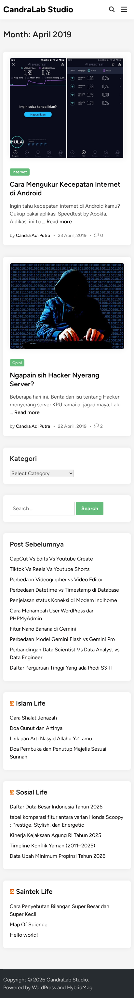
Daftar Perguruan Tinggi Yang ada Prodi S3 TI (61, 668)
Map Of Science (28, 924)
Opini (17, 363)
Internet (19, 172)
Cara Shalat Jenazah (33, 718)
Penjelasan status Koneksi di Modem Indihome (63, 600)
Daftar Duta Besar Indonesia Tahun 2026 (56, 807)
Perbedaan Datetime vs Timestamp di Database (64, 590)
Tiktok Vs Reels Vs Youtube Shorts (49, 569)
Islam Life (31, 703)
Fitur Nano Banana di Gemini (43, 629)
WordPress (44, 987)
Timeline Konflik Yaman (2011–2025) (52, 846)
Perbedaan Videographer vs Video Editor (56, 579)
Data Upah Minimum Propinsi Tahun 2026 (57, 856)
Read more (59, 221)
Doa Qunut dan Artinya (36, 728)
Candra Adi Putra (33, 235)
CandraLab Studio (38, 9)
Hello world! (24, 935)
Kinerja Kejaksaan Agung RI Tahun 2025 (55, 835)
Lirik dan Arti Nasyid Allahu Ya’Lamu (51, 738)
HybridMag (79, 987)
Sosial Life (31, 792)
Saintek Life (34, 891)
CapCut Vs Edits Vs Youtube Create (51, 559)
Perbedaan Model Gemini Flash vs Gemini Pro (62, 639)
